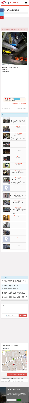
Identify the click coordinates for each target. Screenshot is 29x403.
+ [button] (4, 352)
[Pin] (2, 17)
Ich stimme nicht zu (11, 400)
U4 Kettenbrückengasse (18, 200)
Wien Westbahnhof (18, 133)
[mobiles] (26, 3)
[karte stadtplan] (9, 2)
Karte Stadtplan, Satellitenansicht (10, 345)
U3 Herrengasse (18, 207)
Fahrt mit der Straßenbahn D (18, 230)
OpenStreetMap (19, 370)
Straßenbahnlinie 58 (18, 149)
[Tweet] (2, 14)
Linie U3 (18, 142)
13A (18, 156)
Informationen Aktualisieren (19, 103)
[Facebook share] (2, 10)
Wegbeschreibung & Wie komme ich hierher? (17, 374)
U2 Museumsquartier (18, 170)
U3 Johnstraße (18, 177)
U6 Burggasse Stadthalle (18, 117)
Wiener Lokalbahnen (18, 215)
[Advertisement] (14, 22)
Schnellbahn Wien (18, 244)
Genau (18, 400)
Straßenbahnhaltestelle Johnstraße (18, 186)
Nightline (18, 237)
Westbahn (18, 126)
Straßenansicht (6, 348)
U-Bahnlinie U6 (18, 222)
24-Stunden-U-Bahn (18, 163)
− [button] (4, 354)
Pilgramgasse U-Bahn (18, 193)
